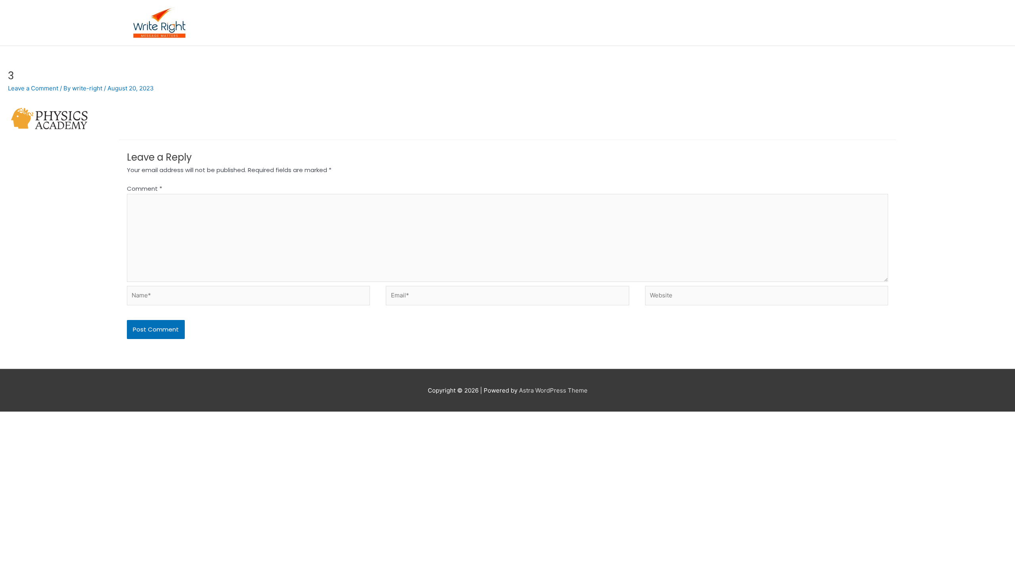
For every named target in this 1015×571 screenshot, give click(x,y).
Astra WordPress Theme (553, 390)
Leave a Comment (33, 88)
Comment (144, 188)
